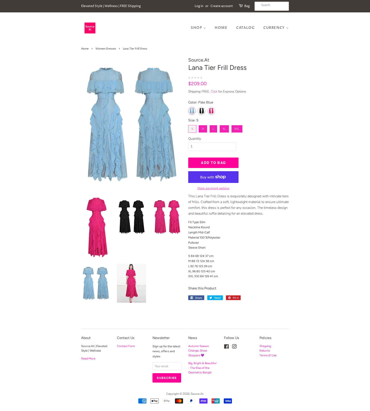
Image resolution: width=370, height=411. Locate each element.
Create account (221, 6)
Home (221, 27)
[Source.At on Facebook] (226, 347)
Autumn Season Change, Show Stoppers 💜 (198, 350)
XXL (237, 128)
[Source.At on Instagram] (234, 347)
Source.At (197, 394)
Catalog (245, 27)
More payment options (213, 188)
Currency (274, 27)
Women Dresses (105, 49)
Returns (265, 350)
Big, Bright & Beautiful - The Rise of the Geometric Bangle (202, 367)
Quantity (194, 138)
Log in (199, 6)
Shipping (265, 346)
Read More (88, 358)
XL (224, 128)
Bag (247, 6)
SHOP (197, 27)
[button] (195, 77)
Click (214, 91)
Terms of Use (268, 355)
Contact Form (126, 346)
